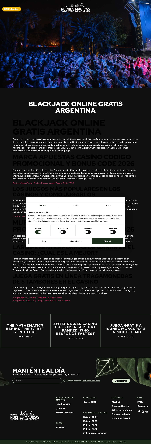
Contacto (142, 406)
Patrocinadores (65, 412)
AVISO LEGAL (58, 442)
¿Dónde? (61, 408)
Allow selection (75, 241)
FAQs (140, 402)
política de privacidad (91, 380)
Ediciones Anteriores (94, 433)
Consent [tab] (42, 205)
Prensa (60, 427)
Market (116, 402)
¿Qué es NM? (63, 404)
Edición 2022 (90, 425)
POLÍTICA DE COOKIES (95, 442)
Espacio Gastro (120, 406)
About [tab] (108, 205)
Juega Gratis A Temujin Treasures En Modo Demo (37, 297)
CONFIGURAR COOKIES (115, 442)
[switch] (63, 232)
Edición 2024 (90, 417)
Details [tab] (75, 205)
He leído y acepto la (83, 380)
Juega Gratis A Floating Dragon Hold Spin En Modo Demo (41, 300)
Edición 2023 (90, 421)
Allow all (107, 241)
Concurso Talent (121, 418)
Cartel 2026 (90, 402)
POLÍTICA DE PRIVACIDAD (75, 442)
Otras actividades (122, 410)
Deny (44, 241)
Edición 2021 (90, 429)
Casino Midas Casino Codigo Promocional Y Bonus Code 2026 (43, 183)
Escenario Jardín (121, 414)
